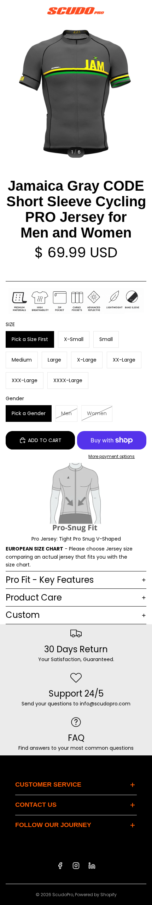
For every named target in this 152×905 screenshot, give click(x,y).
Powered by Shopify (96, 895)
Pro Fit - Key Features (50, 580)
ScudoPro (62, 895)
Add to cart (45, 440)
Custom (23, 615)
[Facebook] (60, 865)
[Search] (23, 10)
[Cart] (143, 10)
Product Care (34, 597)
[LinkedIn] (92, 865)
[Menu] (8, 10)
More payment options (111, 456)
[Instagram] (76, 865)
